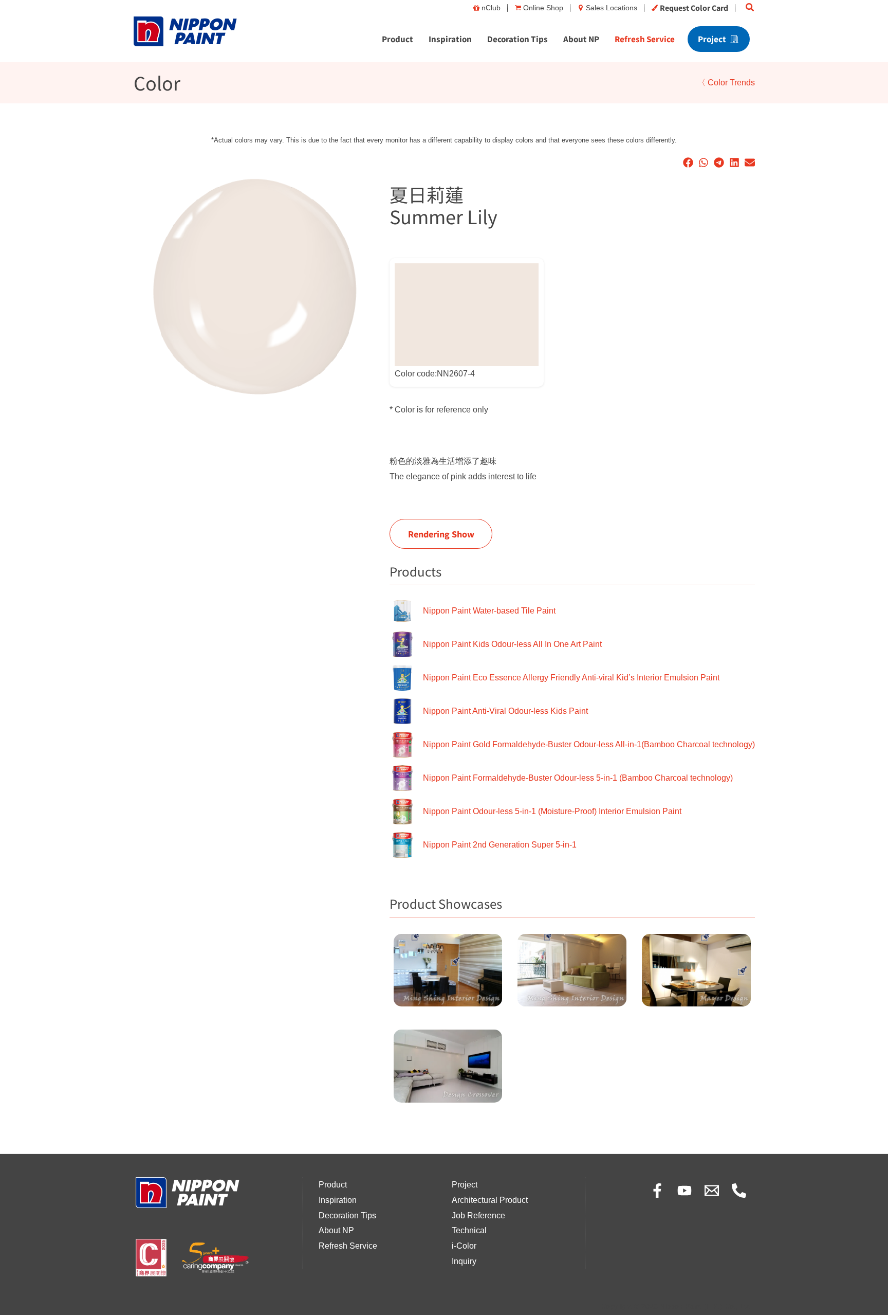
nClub (491, 8)
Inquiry (464, 1261)
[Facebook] (657, 1190)
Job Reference (478, 1215)
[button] (750, 7)
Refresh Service (645, 38)
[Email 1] (711, 1190)
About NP (581, 38)
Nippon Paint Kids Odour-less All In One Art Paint (512, 644)
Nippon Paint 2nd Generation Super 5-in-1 (500, 844)
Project (712, 38)
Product (397, 38)
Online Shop (543, 8)
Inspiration (450, 38)
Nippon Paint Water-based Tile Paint (489, 610)
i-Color (464, 1245)
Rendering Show (441, 534)
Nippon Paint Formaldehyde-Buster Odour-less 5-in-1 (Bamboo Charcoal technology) (578, 777)
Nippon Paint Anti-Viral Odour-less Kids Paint (505, 711)
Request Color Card (694, 8)
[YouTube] (684, 1190)
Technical (469, 1230)
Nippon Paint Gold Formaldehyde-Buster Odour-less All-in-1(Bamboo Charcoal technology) (589, 744)
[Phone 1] (739, 1190)
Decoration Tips (517, 38)
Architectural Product (490, 1200)
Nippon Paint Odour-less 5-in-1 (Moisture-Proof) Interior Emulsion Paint (552, 811)
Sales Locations (611, 8)
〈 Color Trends (726, 82)
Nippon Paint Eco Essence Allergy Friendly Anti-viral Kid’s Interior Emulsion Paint (571, 677)
